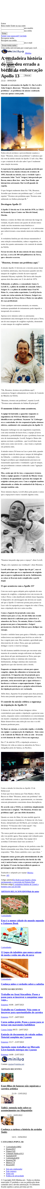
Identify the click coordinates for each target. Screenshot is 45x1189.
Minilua (30, 873)
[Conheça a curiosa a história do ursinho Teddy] (7, 1124)
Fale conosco (11, 1171)
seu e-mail (28, 43)
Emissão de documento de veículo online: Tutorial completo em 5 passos (22, 1035)
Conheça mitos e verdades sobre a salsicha (22, 984)
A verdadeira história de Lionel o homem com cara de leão (20, 885)
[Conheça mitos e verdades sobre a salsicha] (14, 977)
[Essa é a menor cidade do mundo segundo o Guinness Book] (14, 913)
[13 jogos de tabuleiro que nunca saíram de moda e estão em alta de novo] (14, 945)
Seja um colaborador (14, 1169)
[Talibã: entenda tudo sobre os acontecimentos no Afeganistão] (7, 1103)
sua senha (28, 31)
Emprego (4, 1005)
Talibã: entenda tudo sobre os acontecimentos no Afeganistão (16, 1109)
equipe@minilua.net (16, 1064)
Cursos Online (6, 1030)
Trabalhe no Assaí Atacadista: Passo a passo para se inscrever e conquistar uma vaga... (22, 997)
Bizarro (4, 1115)
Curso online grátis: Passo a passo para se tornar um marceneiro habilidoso (22, 1023)
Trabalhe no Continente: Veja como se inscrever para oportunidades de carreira (22, 1011)
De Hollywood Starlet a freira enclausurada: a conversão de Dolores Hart (18, 881)
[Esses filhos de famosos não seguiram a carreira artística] (7, 1081)
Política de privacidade (15, 1176)
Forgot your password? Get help (13, 36)
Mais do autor (33, 891)
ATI (7, 875)
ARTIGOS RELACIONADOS (14, 891)
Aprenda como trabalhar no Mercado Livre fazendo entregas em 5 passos (20, 1048)
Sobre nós (10, 1173)
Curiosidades (6, 916)
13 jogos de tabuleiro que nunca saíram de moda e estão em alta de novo (21, 953)
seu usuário (28, 28)
